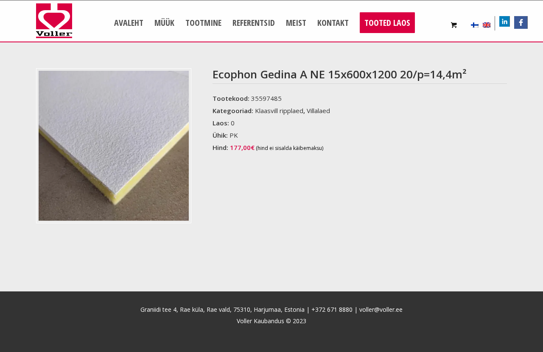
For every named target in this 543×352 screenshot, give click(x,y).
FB (523, 22)
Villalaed (318, 110)
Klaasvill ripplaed (279, 110)
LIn (509, 22)
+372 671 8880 (332, 309)
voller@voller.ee (381, 309)
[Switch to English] (486, 23)
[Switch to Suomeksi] (475, 23)
